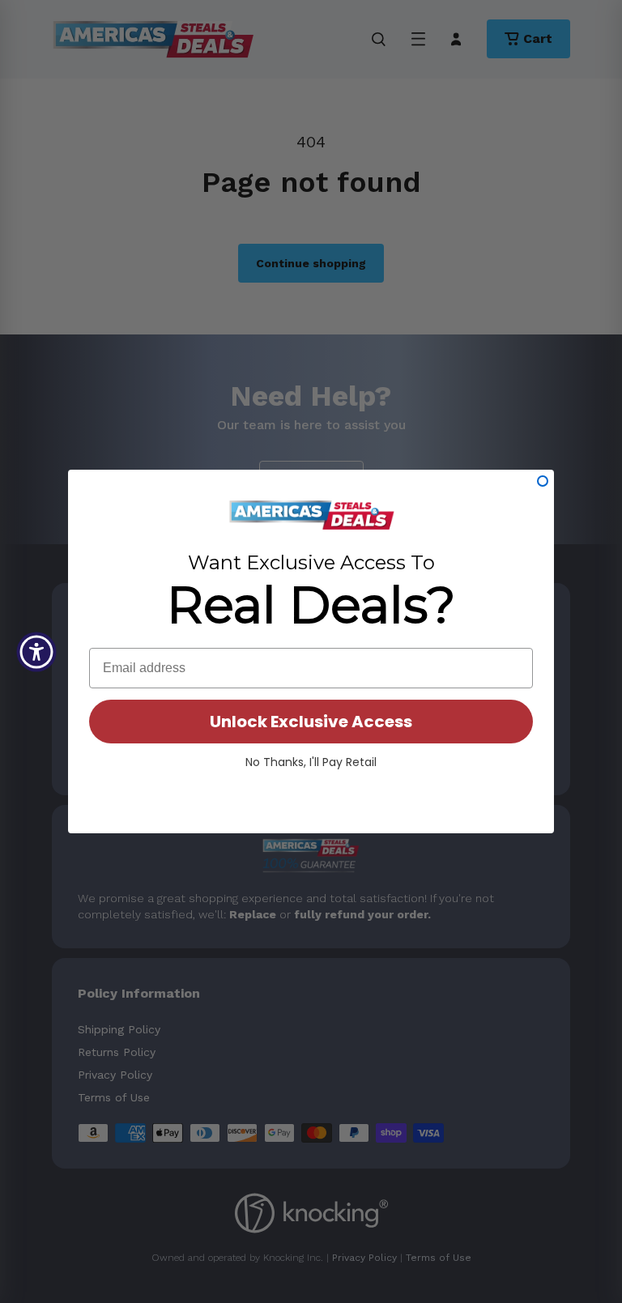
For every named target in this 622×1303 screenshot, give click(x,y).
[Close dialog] (542, 481)
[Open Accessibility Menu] (36, 652)
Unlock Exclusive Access (311, 721)
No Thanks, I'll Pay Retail (311, 762)
